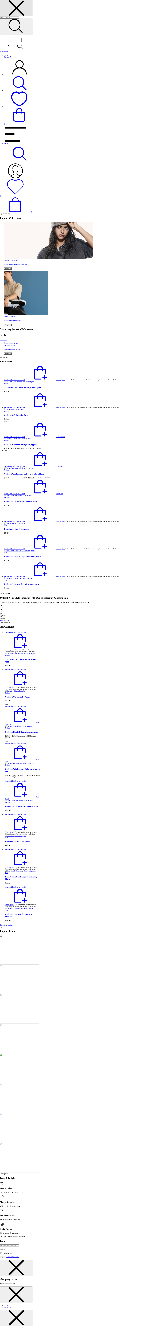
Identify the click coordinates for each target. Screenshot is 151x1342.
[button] (3, 340)
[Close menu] (16, 8)
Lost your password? (12, 1257)
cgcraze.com (4, 52)
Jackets (6, 383)
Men (5, 525)
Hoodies (7, 497)
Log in (2, 1257)
